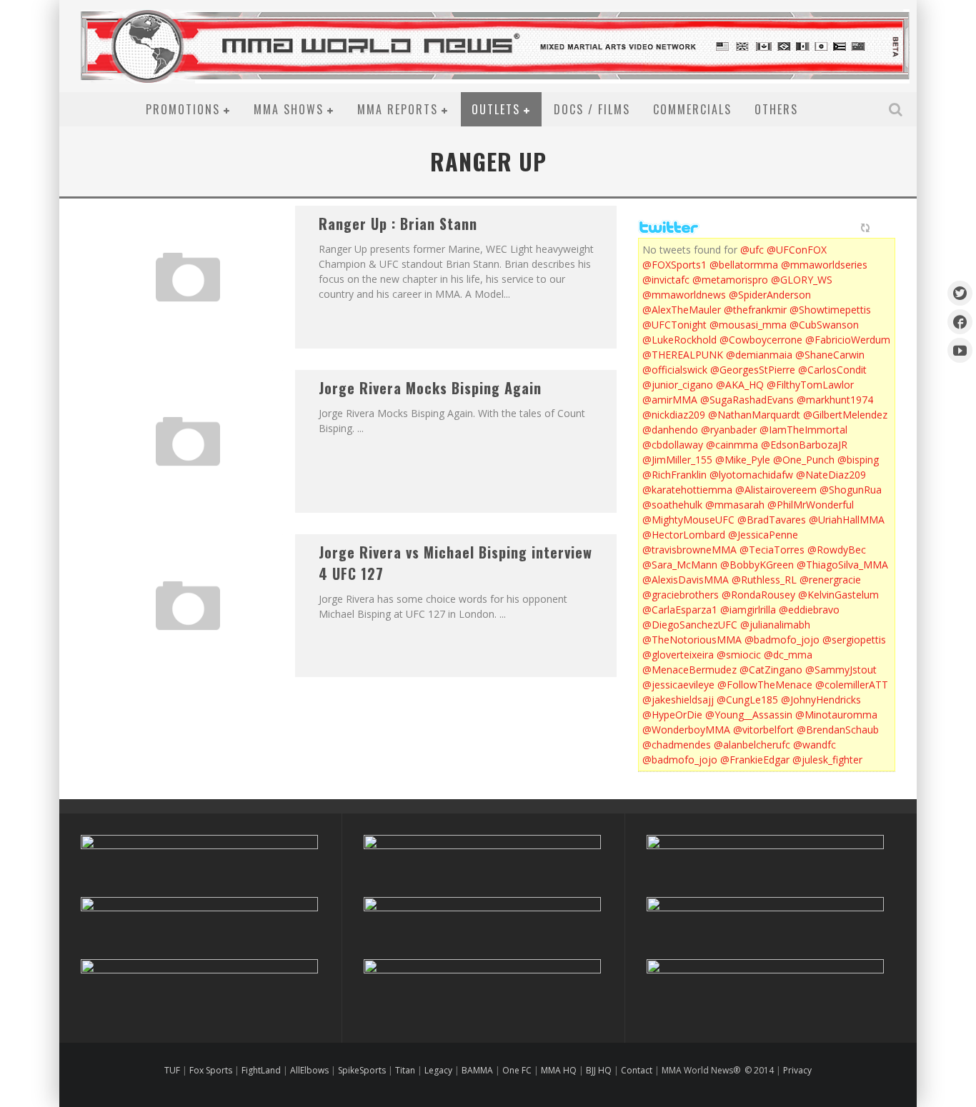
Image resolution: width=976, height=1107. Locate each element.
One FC (517, 1070)
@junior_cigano (677, 384)
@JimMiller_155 (677, 459)
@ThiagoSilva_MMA (842, 564)
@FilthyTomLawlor (810, 384)
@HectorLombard (683, 534)
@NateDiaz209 (831, 474)
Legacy (438, 1070)
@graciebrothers (680, 594)
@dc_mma (788, 654)
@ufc (752, 249)
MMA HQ (559, 1070)
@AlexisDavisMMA (685, 579)
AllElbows (310, 1070)
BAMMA (477, 1070)
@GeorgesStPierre (752, 369)
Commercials (692, 109)
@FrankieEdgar (755, 759)
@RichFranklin (674, 474)
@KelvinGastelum (838, 594)
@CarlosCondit (832, 369)
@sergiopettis (854, 639)
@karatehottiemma (687, 489)
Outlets (496, 109)
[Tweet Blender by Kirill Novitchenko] (881, 228)
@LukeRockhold (679, 339)
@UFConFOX (797, 249)
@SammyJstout (841, 669)
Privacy (797, 1070)
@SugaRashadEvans (747, 399)
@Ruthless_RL (764, 579)
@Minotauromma (836, 714)
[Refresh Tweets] (865, 228)
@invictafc (665, 279)
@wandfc (814, 744)
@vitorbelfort (763, 729)
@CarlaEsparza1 (679, 609)
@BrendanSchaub (838, 729)
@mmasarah (735, 504)
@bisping (858, 459)
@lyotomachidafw (751, 474)
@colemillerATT (851, 684)
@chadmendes (676, 744)
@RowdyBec (836, 549)
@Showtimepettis (830, 309)
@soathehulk (672, 504)
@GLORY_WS (801, 279)
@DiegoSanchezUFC (689, 624)
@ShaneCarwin (830, 354)
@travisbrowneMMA (689, 549)
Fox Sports (209, 1070)
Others (776, 109)
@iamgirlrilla (748, 609)
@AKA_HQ (740, 384)
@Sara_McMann (679, 564)
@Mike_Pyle (742, 459)
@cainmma (732, 444)
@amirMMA (669, 399)
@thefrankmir (755, 309)
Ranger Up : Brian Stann (398, 223)
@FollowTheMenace (764, 684)
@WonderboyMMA (686, 729)
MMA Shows (289, 109)
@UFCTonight (674, 324)
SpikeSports (362, 1070)
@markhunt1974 (835, 399)
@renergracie (830, 579)
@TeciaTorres (772, 549)
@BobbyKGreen (757, 564)
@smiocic (739, 654)
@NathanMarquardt (754, 414)
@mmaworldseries (824, 264)
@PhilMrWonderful (810, 504)
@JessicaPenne (763, 534)
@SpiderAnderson (770, 294)
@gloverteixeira (678, 654)
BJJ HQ (599, 1070)
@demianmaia (759, 354)
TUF (172, 1070)
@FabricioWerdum (847, 339)
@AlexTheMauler (681, 309)
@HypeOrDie (672, 714)
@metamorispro (730, 279)
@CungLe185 (747, 699)
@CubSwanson (824, 324)
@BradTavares (771, 519)
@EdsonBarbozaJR (804, 444)
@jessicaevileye (678, 684)
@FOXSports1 (674, 264)
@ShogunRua (851, 489)
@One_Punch (804, 459)
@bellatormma (743, 264)
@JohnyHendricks (821, 699)
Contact (637, 1070)
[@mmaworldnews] (959, 293)
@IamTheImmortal (803, 429)
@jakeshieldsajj (678, 699)
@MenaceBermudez (689, 669)
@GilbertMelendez (845, 414)
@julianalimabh (775, 624)
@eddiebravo (809, 609)
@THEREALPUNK (682, 354)
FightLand (261, 1070)
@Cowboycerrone (760, 339)
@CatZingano (771, 669)
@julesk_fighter (827, 759)
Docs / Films (592, 109)
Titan (405, 1070)
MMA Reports (397, 109)
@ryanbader (729, 429)
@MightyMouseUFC (688, 519)
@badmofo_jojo (782, 639)
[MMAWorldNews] (959, 321)
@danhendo (670, 429)
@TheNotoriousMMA (692, 639)
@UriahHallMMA (847, 519)
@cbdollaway (672, 444)
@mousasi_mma (748, 324)
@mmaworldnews (684, 294)
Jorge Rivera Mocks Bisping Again (430, 388)
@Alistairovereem (776, 489)
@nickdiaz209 (673, 414)
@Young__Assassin (748, 714)
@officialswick (674, 369)
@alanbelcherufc (752, 744)
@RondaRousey (758, 594)
